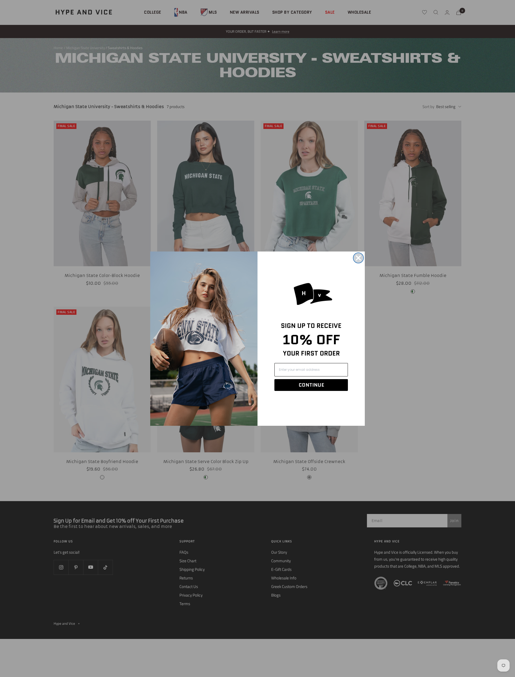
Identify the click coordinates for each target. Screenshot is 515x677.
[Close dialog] (358, 258)
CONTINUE (311, 385)
